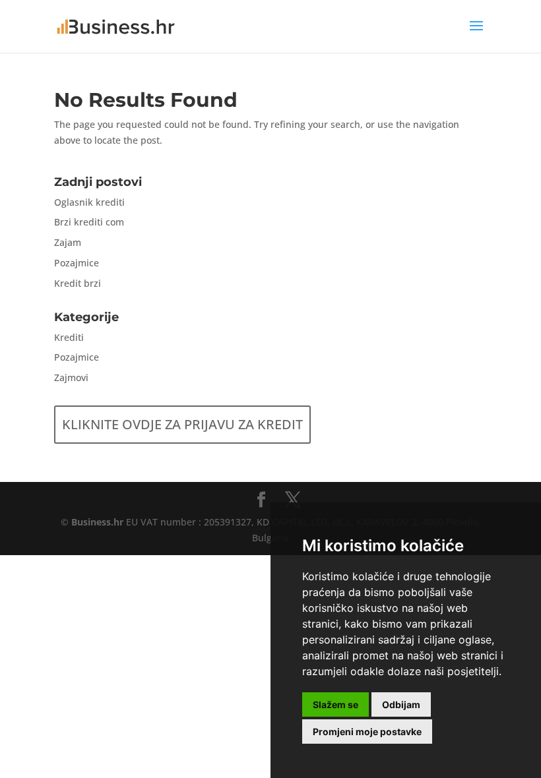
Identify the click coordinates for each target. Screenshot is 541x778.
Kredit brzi (77, 283)
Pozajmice (76, 262)
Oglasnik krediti (89, 202)
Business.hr (97, 522)
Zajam (67, 242)
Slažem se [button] (335, 704)
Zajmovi (71, 377)
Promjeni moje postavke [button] (367, 731)
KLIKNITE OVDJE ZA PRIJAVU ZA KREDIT (182, 424)
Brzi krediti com (89, 222)
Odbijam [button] (401, 704)
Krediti (69, 337)
